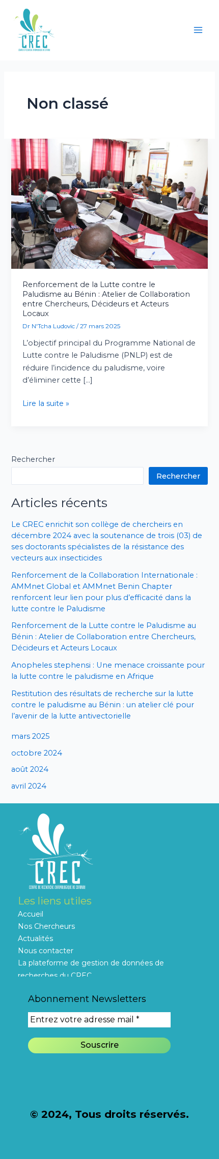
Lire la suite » (45, 402)
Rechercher (33, 459)
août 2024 (29, 769)
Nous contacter (45, 950)
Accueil (30, 914)
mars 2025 (30, 736)
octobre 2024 (36, 753)
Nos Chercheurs (46, 926)
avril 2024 (28, 786)
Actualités (35, 938)
